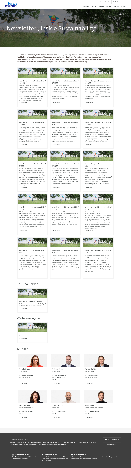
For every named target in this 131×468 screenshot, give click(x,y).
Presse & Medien (24, 14)
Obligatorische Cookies (22, 454)
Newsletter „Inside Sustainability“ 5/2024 (65, 123)
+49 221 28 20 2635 (60, 412)
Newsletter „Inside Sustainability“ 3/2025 (65, 81)
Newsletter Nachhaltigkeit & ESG (32, 301)
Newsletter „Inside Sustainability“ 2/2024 (65, 164)
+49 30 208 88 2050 (27, 375)
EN (105, 2)
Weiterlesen (23, 102)
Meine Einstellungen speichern (110, 457)
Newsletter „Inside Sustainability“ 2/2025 (98, 81)
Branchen (86, 6)
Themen (101, 6)
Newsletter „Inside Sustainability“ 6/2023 (32, 208)
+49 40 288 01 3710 (60, 375)
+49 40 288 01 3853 (93, 412)
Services (93, 6)
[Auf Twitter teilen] (123, 14)
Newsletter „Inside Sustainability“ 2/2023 (65, 251)
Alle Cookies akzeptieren (112, 439)
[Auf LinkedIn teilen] (120, 14)
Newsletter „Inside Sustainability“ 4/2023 (98, 208)
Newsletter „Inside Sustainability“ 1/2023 (98, 251)
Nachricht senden (26, 377)
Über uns (116, 6)
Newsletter (33, 14)
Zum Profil (24, 383)
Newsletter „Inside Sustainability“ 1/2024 (98, 164)
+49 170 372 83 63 (60, 377)
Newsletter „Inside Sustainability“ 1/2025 (32, 123)
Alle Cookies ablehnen (112, 444)
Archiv (21, 335)
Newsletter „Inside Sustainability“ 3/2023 (32, 251)
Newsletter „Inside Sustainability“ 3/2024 (32, 164)
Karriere (108, 6)
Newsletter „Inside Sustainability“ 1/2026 (32, 81)
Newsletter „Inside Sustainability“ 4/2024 (98, 123)
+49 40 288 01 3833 (93, 375)
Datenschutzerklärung (59, 444)
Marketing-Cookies (80, 454)
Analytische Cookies (51, 454)
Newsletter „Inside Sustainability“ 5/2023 (65, 208)
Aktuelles (15, 14)
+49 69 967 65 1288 (27, 412)
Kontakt (123, 6)
